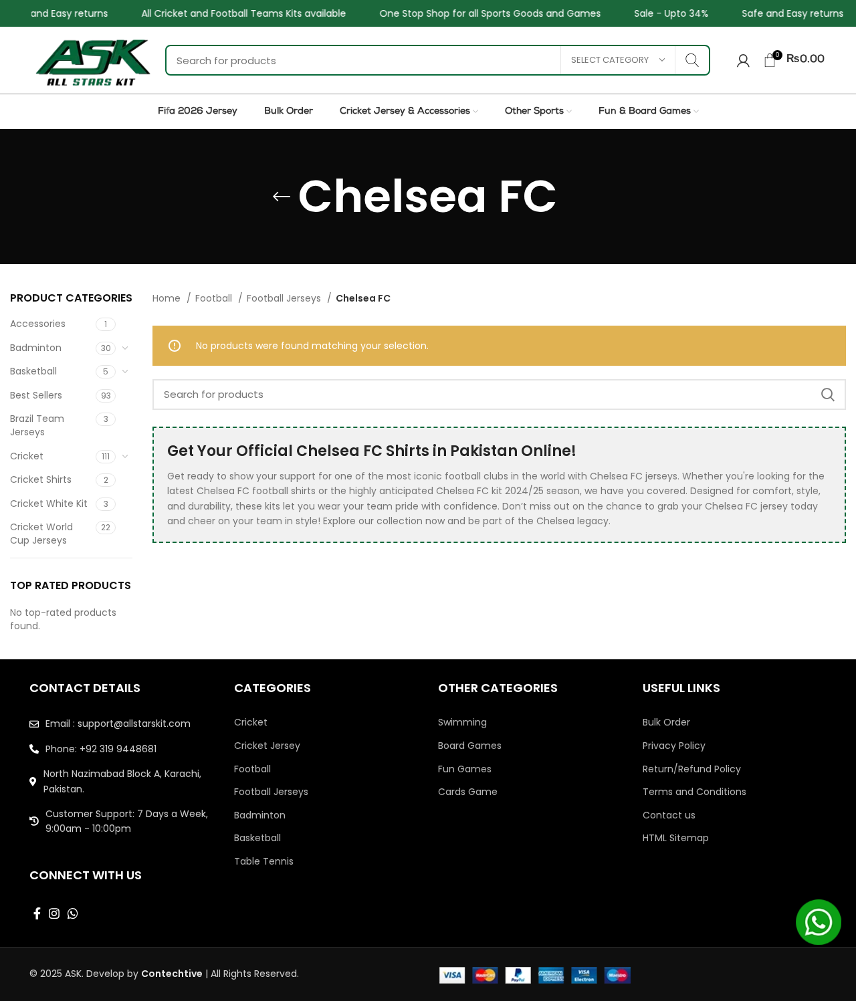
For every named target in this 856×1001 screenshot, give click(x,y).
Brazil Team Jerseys (37, 425)
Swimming (462, 722)
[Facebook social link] (37, 913)
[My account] (743, 60)
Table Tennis (264, 861)
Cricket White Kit (49, 503)
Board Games (470, 746)
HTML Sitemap (676, 838)
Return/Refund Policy (692, 769)
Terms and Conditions (694, 792)
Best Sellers (36, 395)
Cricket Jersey (267, 746)
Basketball (33, 371)
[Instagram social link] (54, 913)
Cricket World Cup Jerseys (41, 533)
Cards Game (468, 792)
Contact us (669, 815)
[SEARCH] (692, 60)
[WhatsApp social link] (73, 913)
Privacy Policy (674, 746)
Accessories (38, 323)
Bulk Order (666, 722)
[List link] (121, 723)
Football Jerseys (285, 298)
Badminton (36, 347)
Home (167, 298)
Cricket (26, 456)
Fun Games (465, 769)
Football (215, 298)
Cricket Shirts (41, 479)
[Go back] (281, 196)
